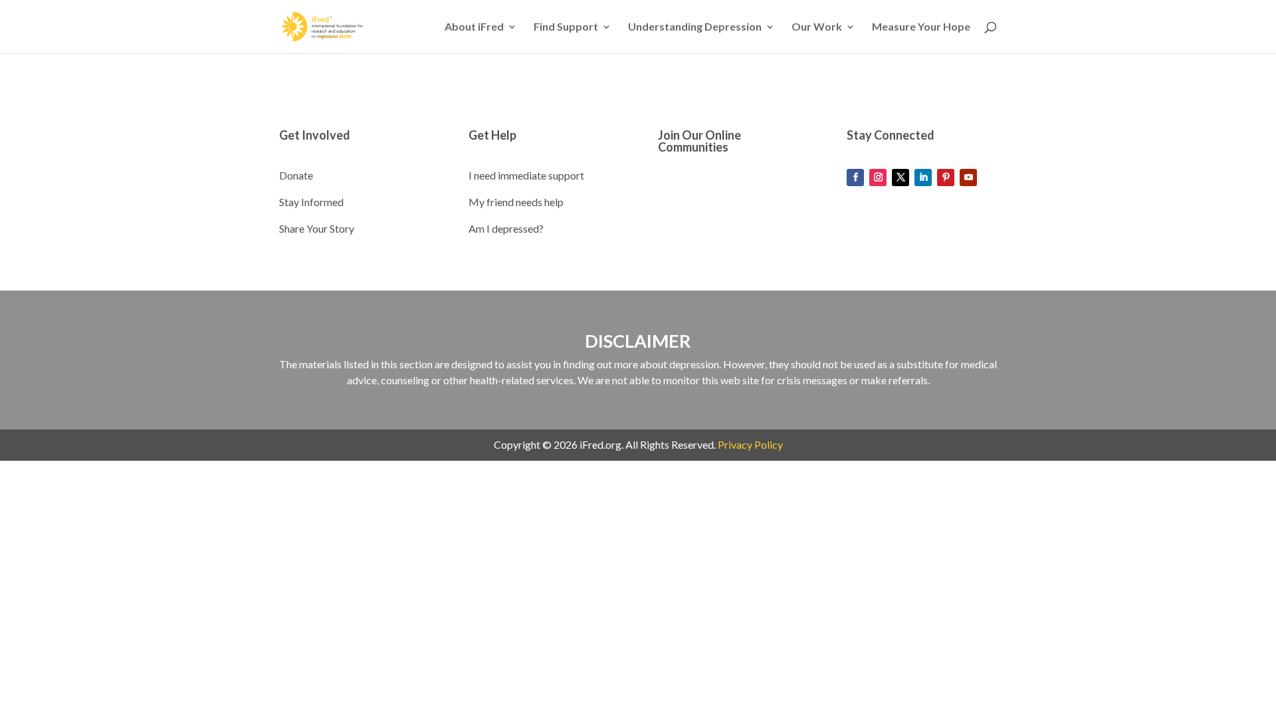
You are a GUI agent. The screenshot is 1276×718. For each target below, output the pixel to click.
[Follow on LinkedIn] (923, 177)
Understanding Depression (695, 27)
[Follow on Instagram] (878, 177)
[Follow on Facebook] (855, 177)
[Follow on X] (900, 177)
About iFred (474, 27)
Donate (296, 175)
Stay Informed (311, 201)
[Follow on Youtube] (968, 177)
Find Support (566, 27)
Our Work (817, 27)
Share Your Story (316, 228)
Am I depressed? (506, 228)
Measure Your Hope (921, 27)
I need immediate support (526, 175)
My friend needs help (516, 201)
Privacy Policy (750, 444)
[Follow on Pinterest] (945, 177)
